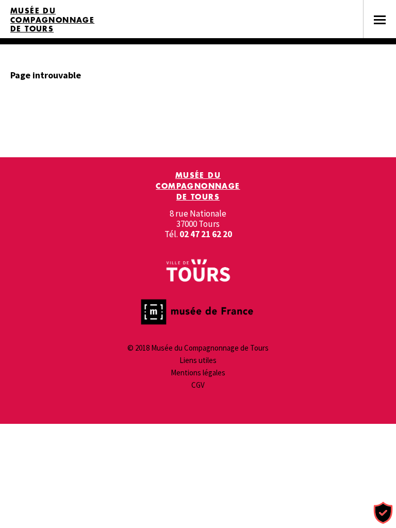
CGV (198, 385)
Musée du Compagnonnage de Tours (52, 20)
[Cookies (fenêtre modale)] (383, 513)
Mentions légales (198, 372)
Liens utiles (198, 360)
